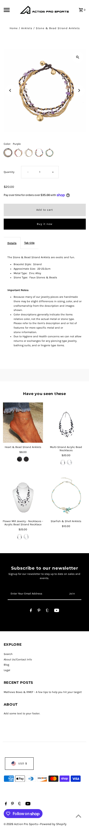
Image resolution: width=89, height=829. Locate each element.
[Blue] (69, 462)
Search (8, 654)
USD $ (22, 763)
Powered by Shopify (53, 824)
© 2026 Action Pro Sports (21, 824)
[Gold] (19, 459)
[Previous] (10, 90)
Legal (7, 670)
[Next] (79, 90)
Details (12, 243)
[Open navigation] (10, 10)
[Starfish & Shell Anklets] (66, 496)
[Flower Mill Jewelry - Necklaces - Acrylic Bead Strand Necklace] (23, 496)
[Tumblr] (47, 611)
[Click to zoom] (77, 57)
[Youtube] (56, 611)
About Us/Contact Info (18, 659)
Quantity (9, 172)
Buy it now (44, 224)
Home (14, 28)
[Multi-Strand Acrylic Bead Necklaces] (66, 422)
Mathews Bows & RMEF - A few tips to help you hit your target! (43, 692)
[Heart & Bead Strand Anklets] (23, 422)
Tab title (29, 242)
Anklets (26, 28)
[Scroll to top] (78, 816)
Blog (6, 664)
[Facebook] (31, 611)
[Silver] (26, 459)
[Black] (62, 462)
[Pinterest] (39, 611)
